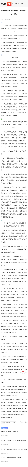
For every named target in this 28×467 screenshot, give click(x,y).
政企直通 (20, 3)
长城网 (3, 3)
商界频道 (14, 3)
